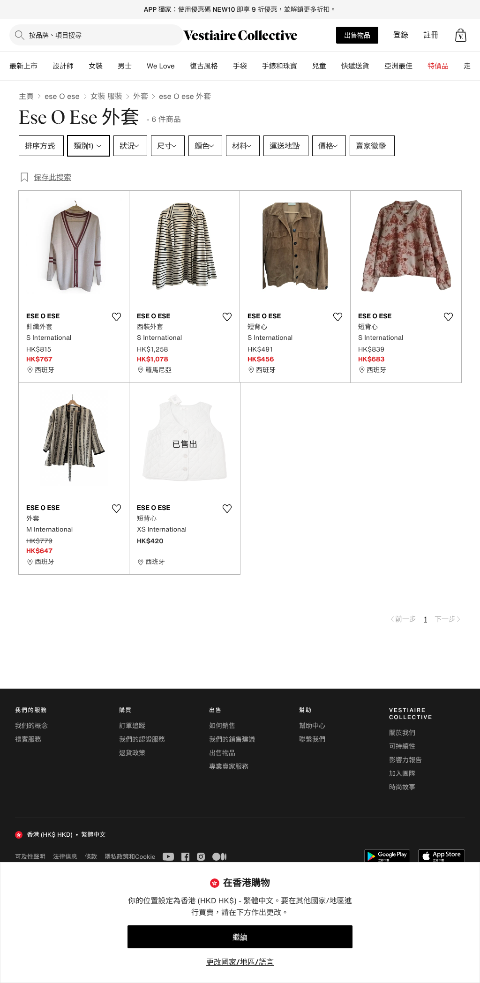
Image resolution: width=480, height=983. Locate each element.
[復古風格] (225, 66)
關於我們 (402, 733)
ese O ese (62, 96)
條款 (91, 856)
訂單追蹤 (132, 726)
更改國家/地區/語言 (240, 962)
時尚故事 (402, 787)
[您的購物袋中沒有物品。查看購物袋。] (460, 35)
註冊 (430, 35)
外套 (140, 96)
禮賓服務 (28, 739)
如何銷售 (222, 726)
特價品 (438, 66)
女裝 (96, 66)
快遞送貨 (355, 66)
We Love (161, 66)
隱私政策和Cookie (130, 856)
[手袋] (254, 66)
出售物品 (357, 35)
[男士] (139, 66)
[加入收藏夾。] (116, 317)
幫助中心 (312, 726)
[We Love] (182, 66)
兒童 (319, 66)
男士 (125, 66)
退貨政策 (132, 753)
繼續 (240, 937)
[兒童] (334, 66)
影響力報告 (405, 760)
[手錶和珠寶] (304, 66)
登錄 (400, 35)
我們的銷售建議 (232, 739)
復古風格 (204, 66)
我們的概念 (31, 726)
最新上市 (23, 66)
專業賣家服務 (228, 767)
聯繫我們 (312, 739)
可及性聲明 (30, 856)
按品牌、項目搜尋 (55, 35)
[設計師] (81, 66)
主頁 (26, 96)
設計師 (63, 66)
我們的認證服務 (142, 739)
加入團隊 (402, 774)
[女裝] (110, 66)
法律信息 (65, 856)
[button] (460, 35)
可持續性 (402, 746)
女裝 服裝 (106, 96)
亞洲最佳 (398, 66)
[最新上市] (45, 66)
